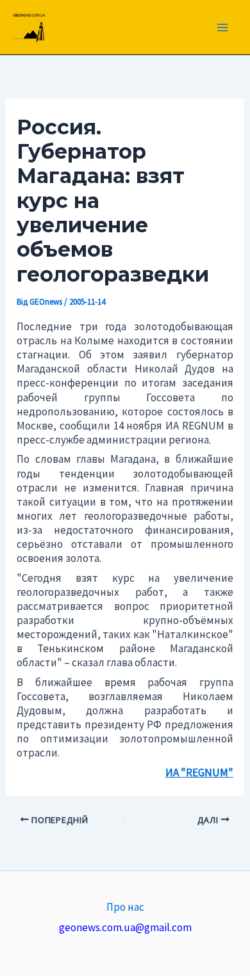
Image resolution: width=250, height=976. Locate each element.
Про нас (125, 907)
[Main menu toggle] (223, 27)
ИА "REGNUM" (199, 772)
